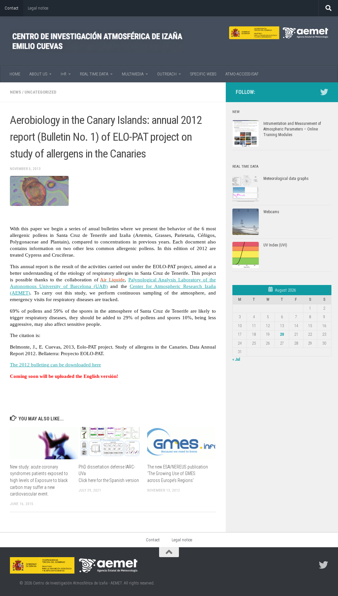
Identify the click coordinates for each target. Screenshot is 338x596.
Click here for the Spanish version (109, 480)
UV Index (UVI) (275, 245)
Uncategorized (40, 92)
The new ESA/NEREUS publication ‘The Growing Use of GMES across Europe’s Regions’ (177, 473)
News (15, 92)
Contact (11, 8)
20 (282, 334)
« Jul (236, 359)
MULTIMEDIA (133, 73)
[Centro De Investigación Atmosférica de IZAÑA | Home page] (97, 41)
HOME (15, 73)
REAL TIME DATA (94, 73)
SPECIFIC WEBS (203, 73)
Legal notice (38, 8)
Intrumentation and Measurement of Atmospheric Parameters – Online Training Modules (292, 129)
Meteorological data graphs (286, 178)
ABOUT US (38, 73)
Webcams (271, 212)
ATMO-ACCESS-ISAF (241, 73)
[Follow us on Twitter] (324, 92)
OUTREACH (167, 73)
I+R (63, 73)
